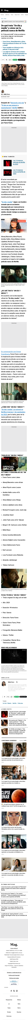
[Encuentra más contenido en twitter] (6, 60)
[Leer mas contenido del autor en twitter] (17, 682)
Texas (12, 14)
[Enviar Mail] (2, 94)
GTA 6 (22, 14)
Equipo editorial (14, 948)
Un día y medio (7, 703)
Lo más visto (6, 709)
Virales (9, 1012)
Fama (9, 1008)
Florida (2, 14)
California (7, 14)
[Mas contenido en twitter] (14, 990)
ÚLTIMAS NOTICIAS (8, 884)
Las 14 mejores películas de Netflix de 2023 (19, 162)
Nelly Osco (7, 94)
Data (19, 1004)
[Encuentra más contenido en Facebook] (3, 60)
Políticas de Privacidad (14, 975)
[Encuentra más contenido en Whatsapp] (10, 60)
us (9, 1004)
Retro (19, 1008)
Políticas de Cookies (14, 978)
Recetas (19, 1012)
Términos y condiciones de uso (14, 972)
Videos (19, 999)
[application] (14, 656)
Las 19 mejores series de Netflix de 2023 (19, 172)
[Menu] (2, 10)
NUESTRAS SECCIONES (14, 996)
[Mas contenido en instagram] (16, 990)
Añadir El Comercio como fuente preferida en (14, 21)
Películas (20, 703)
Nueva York (17, 14)
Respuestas (9, 999)
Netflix (14, 703)
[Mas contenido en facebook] (11, 990)
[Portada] (14, 947)
